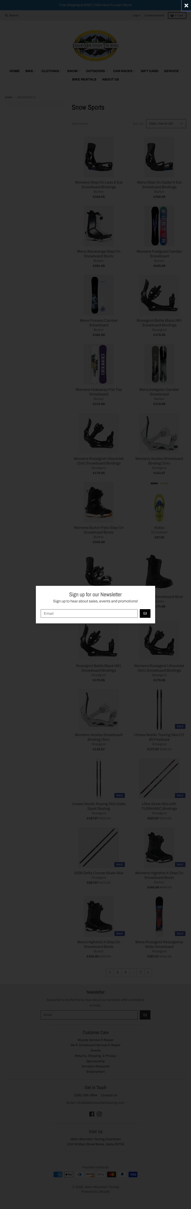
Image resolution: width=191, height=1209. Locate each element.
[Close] (186, 5)
